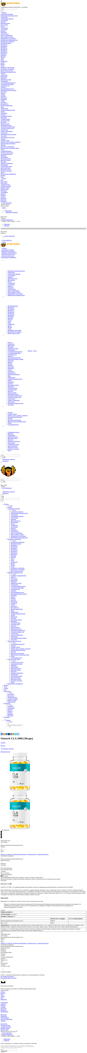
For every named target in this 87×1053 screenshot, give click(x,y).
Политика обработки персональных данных (8, 1045)
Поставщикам (5, 1017)
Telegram (6, 225)
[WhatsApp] (14, 734)
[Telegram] (18, 734)
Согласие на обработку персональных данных (25, 1045)
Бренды (3, 993)
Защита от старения (6, 854)
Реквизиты (4, 1016)
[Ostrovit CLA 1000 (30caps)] (20, 790)
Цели (2, 995)
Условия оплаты (5, 1025)
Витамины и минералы (17, 542)
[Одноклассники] (4, 734)
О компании (4, 1002)
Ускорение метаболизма (20, 854)
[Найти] (2, 11)
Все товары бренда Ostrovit (8, 978)
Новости (3, 1004)
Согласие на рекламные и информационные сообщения (10, 1046)
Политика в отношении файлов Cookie (28, 1046)
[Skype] (16, 734)
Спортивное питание (17, 511)
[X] (9, 734)
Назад (11, 505)
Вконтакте (7, 224)
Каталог (9, 507)
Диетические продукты (17, 644)
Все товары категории (7, 976)
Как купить (10, 694)
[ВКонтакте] (2, 734)
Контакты (3, 1010)
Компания (10, 706)
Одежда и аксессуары (17, 662)
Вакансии (3, 1008)
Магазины (4, 1014)
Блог (2, 998)
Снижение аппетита (43, 854)
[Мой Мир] (6, 734)
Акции (3, 996)
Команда (3, 1005)
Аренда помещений (6, 1019)
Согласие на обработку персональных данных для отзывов (11, 1047)
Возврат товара (5, 1028)
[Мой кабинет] (1, 490)
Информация (4, 1011)
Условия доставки (6, 1027)
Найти (2, 1051)
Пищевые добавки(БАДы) (18, 575)
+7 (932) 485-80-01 (6, 203)
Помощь (3, 1020)
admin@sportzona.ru (7, 219)
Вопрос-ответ (5, 1030)
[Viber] (11, 734)
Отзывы (3, 1007)
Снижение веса (31, 854)
